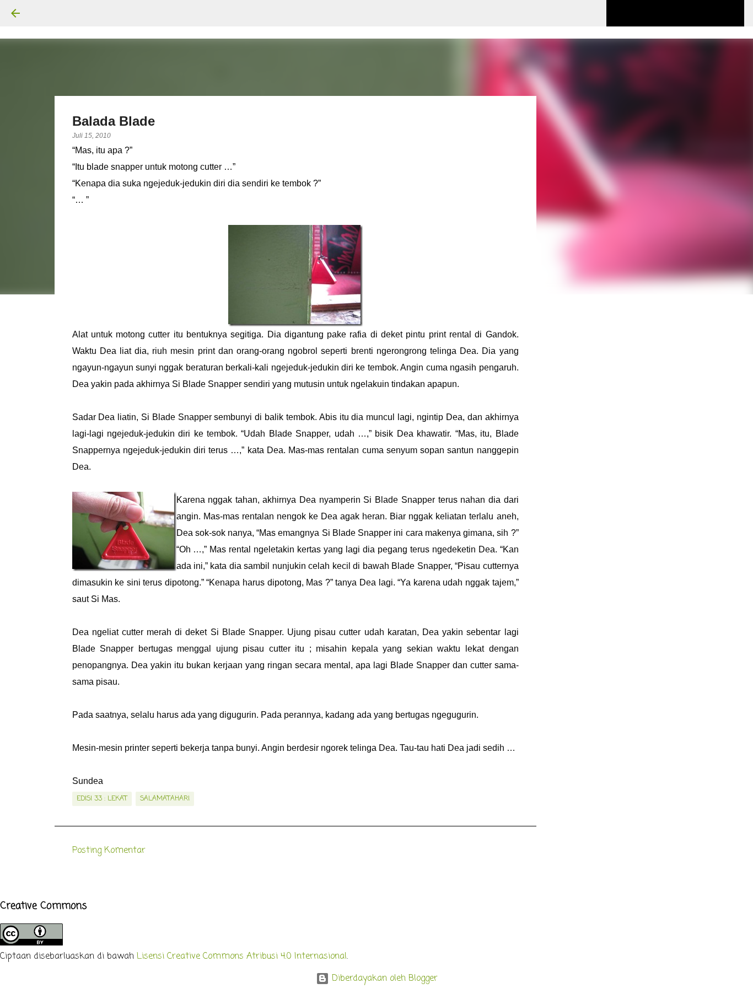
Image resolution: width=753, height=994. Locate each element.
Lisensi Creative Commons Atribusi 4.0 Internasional (242, 956)
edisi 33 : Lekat (102, 799)
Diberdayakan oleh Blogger (383, 978)
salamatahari (165, 799)
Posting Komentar (109, 850)
